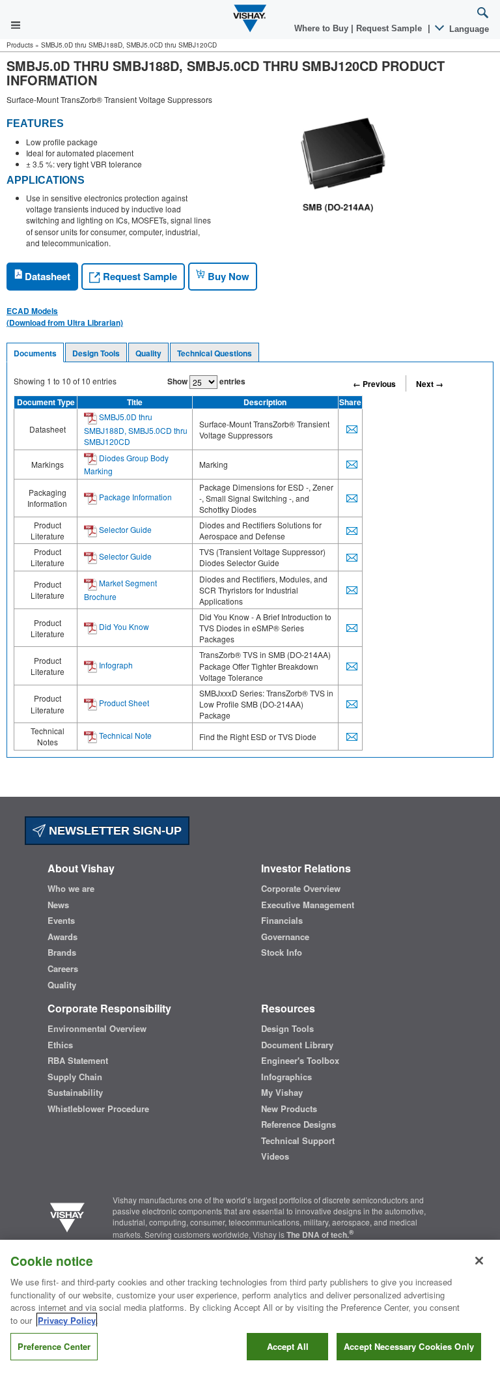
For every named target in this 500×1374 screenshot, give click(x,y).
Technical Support (298, 1141)
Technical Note (124, 735)
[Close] (479, 1260)
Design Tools (96, 353)
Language (468, 29)
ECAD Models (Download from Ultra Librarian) (65, 316)
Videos (275, 1156)
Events (61, 920)
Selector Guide (124, 529)
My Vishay (282, 1092)
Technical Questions (214, 353)
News (58, 905)
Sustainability (75, 1092)
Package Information (134, 496)
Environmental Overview (97, 1029)
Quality (148, 353)
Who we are (71, 889)
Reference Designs (298, 1124)
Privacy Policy (67, 1320)
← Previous (374, 384)
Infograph (115, 664)
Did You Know (123, 626)
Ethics (60, 1045)
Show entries (206, 381)
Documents (35, 353)
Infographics (286, 1077)
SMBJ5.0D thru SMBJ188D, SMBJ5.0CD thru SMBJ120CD (136, 429)
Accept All (288, 1346)
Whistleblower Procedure (98, 1109)
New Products (289, 1109)
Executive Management (307, 905)
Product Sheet (123, 702)
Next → (429, 384)
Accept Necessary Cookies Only (409, 1346)
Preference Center (54, 1346)
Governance (285, 937)
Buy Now (227, 276)
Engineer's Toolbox (300, 1060)
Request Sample (138, 276)
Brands (62, 952)
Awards (62, 937)
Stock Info (281, 952)
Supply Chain (75, 1077)
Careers (63, 969)
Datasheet (46, 276)
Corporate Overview (300, 889)
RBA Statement (78, 1060)
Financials (282, 920)
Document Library (297, 1045)
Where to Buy (322, 28)
